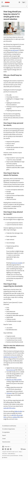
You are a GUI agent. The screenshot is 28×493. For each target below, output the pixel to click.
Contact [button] (4, 438)
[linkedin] (10, 449)
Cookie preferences (11, 453)
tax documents (15, 50)
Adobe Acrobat (5, 6)
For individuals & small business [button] (9, 425)
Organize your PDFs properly (13, 379)
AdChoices (5, 457)
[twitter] (8, 449)
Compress (9, 393)
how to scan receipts (16, 263)
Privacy (20, 451)
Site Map (20, 455)
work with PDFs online (9, 408)
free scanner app (10, 370)
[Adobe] (7, 2)
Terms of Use (4, 453)
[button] (19, 2)
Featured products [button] (6, 441)
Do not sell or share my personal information (10, 455)
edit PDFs (13, 415)
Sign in (23, 2)
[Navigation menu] (2, 2)
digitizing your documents (10, 357)
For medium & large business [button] (8, 429)
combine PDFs (16, 417)
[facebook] (3, 449)
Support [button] (4, 435)
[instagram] (5, 449)
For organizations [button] (6, 432)
